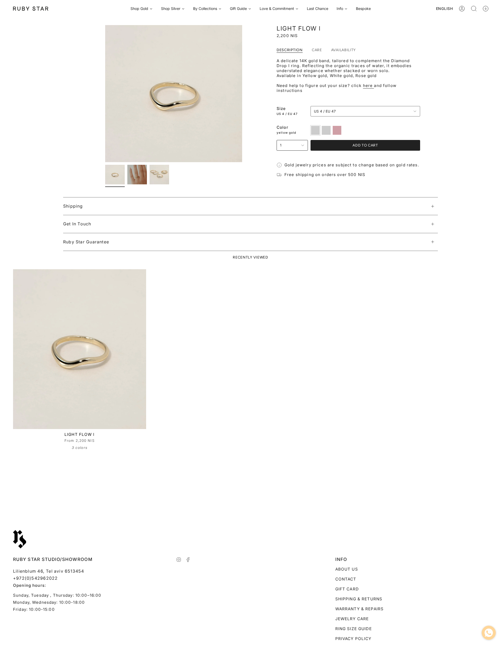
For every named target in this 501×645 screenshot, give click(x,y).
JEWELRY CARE (352, 618)
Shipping (73, 206)
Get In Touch (77, 223)
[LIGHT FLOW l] (79, 349)
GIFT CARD (347, 589)
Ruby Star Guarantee (86, 241)
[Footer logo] (19, 539)
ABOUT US (346, 569)
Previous (105, 94)
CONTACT (345, 579)
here (368, 85)
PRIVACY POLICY (353, 638)
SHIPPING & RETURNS (359, 598)
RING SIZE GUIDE (353, 628)
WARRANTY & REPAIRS (359, 608)
